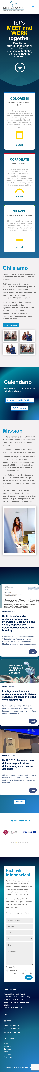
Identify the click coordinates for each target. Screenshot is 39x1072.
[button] (11, 842)
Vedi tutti (20, 802)
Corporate (7, 1049)
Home (6, 1043)
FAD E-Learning (19, 408)
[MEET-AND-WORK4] (10, 336)
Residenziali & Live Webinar (19, 400)
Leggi (33, 652)
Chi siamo (7, 1054)
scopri (19, 145)
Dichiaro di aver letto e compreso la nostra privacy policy (19, 971)
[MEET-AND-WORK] (27, 336)
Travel (6, 1052)
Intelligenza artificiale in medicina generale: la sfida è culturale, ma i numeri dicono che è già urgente (19, 695)
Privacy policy (9, 1057)
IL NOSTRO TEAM (10, 325)
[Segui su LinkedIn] (5, 1014)
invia (29, 977)
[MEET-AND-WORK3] (27, 349)
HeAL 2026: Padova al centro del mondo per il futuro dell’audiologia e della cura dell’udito (19, 764)
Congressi (7, 1046)
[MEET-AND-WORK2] (10, 349)
